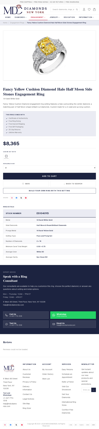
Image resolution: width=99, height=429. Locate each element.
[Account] (84, 9)
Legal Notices (28, 399)
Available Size (9, 163)
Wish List (46, 379)
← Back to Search (73, 184)
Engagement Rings (17, 23)
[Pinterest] (22, 425)
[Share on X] (21, 198)
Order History (47, 374)
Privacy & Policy (29, 382)
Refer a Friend (67, 382)
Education (69, 17)
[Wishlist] (89, 9)
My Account (47, 369)
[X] (16, 425)
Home (8, 17)
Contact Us (27, 394)
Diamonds (20, 17)
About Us (26, 369)
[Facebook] (10, 425)
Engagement (37, 17)
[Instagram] (5, 425)
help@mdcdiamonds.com (13, 305)
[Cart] (94, 9)
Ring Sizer (27, 408)
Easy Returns (67, 369)
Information (85, 17)
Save (27, 184)
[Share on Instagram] (12, 198)
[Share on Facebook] (16, 198)
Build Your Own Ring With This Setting (49, 191)
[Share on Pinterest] (26, 198)
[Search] (76, 9)
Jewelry (54, 17)
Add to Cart (49, 176)
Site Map (26, 403)
